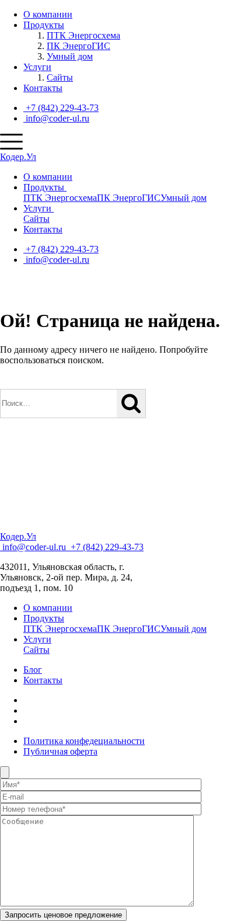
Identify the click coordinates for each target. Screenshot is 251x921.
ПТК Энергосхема (83, 35)
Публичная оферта (60, 751)
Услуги (37, 67)
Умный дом (70, 56)
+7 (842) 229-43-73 (61, 108)
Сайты (60, 77)
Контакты (42, 88)
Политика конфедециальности (84, 741)
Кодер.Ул (18, 157)
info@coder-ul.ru (56, 118)
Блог (32, 670)
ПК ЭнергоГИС (78, 46)
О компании (47, 14)
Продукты (43, 25)
